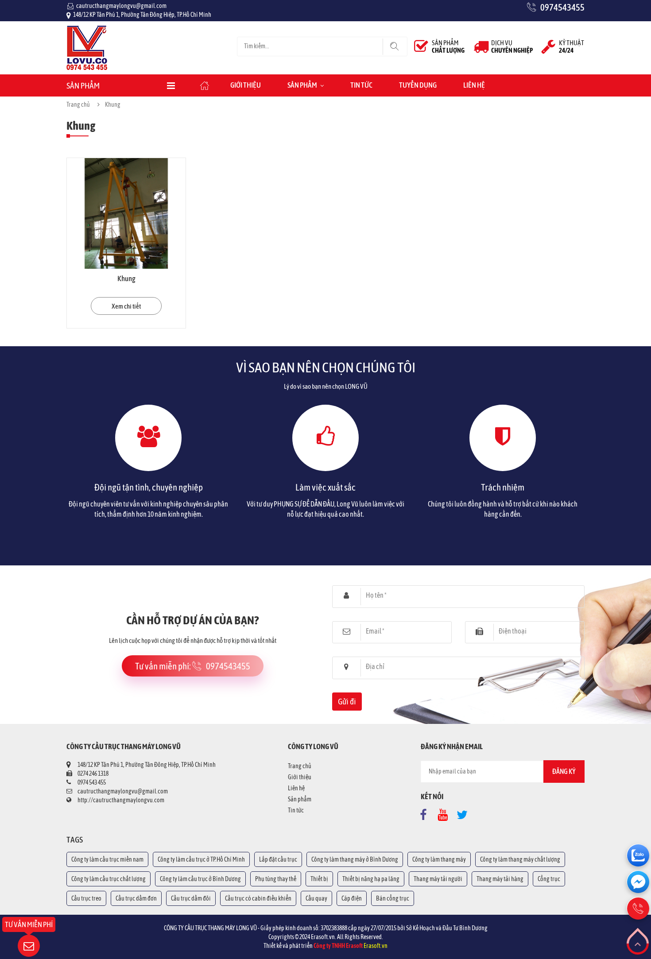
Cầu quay (316, 898)
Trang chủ (78, 104)
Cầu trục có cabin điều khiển (258, 898)
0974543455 (562, 7)
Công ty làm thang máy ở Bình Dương (354, 859)
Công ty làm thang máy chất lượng (520, 859)
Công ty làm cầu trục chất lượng (108, 878)
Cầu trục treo (86, 898)
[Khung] (126, 213)
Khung (126, 278)
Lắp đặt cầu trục (278, 859)
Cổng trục (549, 878)
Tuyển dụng (418, 85)
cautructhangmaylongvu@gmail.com (121, 5)
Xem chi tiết (126, 306)
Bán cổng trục (392, 898)
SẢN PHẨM (448, 46)
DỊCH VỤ (512, 46)
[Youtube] (445, 812)
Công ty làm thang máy (439, 859)
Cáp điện (351, 898)
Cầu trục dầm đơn (136, 898)
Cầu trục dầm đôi (191, 898)
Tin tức (361, 85)
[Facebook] (425, 812)
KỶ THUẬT (571, 46)
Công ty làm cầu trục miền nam (107, 859)
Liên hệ (474, 85)
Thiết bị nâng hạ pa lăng (370, 878)
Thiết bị (319, 878)
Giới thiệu (245, 85)
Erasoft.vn (376, 945)
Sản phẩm (302, 85)
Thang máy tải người (438, 878)
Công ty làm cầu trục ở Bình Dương (200, 878)
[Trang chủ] (86, 30)
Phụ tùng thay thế (275, 878)
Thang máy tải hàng (500, 878)
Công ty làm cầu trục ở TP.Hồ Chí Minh (201, 859)
